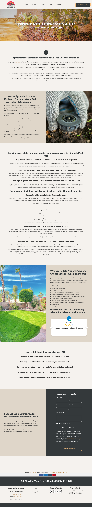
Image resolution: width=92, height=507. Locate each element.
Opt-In (64, 427)
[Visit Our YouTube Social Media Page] (60, 491)
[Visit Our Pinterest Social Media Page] (57, 491)
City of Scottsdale (51, 472)
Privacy (78, 505)
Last (70, 399)
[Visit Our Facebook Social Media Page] (51, 491)
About (50, 4)
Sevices (34, 4)
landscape (18, 62)
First (57, 399)
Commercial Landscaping (32, 472)
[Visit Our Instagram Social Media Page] (54, 491)
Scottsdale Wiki (56, 472)
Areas (42, 4)
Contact (59, 4)
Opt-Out (72, 427)
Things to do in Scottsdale (63, 472)
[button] (86, 327)
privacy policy (70, 438)
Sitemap (73, 505)
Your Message (62, 412)
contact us (32, 430)
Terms (83, 505)
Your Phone (74, 405)
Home (26, 4)
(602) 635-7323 (83, 4)
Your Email (61, 405)
